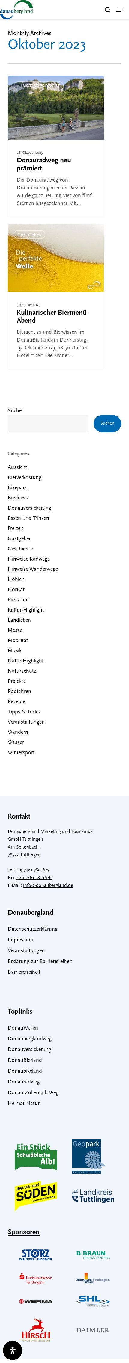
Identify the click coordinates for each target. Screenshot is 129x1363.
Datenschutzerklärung (33, 929)
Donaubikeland (25, 1071)
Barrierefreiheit (24, 972)
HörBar (16, 590)
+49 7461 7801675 (32, 870)
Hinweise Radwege (38, 86)
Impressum (20, 940)
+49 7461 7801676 (34, 878)
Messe (15, 630)
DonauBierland (25, 1060)
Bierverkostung (24, 478)
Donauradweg (24, 1082)
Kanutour (18, 600)
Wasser (16, 742)
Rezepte (17, 702)
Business (18, 498)
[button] (119, 10)
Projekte (17, 681)
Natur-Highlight (26, 661)
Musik (15, 651)
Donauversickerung (29, 508)
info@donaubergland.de (48, 885)
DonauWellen (23, 1028)
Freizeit (15, 529)
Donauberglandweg (30, 1039)
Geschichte (20, 549)
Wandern (18, 732)
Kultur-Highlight (26, 610)
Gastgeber (29, 235)
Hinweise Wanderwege (33, 569)
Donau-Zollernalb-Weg (33, 1093)
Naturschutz (22, 671)
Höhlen (16, 579)
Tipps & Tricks (24, 712)
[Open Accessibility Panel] (12, 1350)
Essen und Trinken (28, 518)
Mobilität (18, 641)
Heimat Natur (24, 1104)
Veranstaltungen (26, 722)
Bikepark (17, 488)
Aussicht (17, 467)
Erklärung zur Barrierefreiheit (40, 961)
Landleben (19, 620)
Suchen (16, 411)
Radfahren (19, 692)
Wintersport (21, 753)
